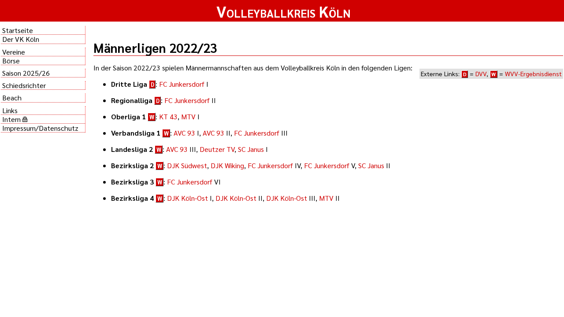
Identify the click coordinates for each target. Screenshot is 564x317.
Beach (12, 97)
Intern (12, 119)
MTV (188, 116)
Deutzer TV (217, 149)
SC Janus (251, 149)
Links (10, 110)
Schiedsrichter (24, 85)
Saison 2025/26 (26, 73)
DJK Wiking (227, 165)
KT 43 (168, 116)
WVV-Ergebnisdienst (533, 73)
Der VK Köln (20, 39)
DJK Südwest (187, 165)
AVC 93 (184, 132)
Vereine (13, 52)
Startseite (17, 30)
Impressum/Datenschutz (40, 128)
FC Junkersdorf (181, 83)
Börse (11, 60)
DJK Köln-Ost (187, 198)
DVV (480, 73)
